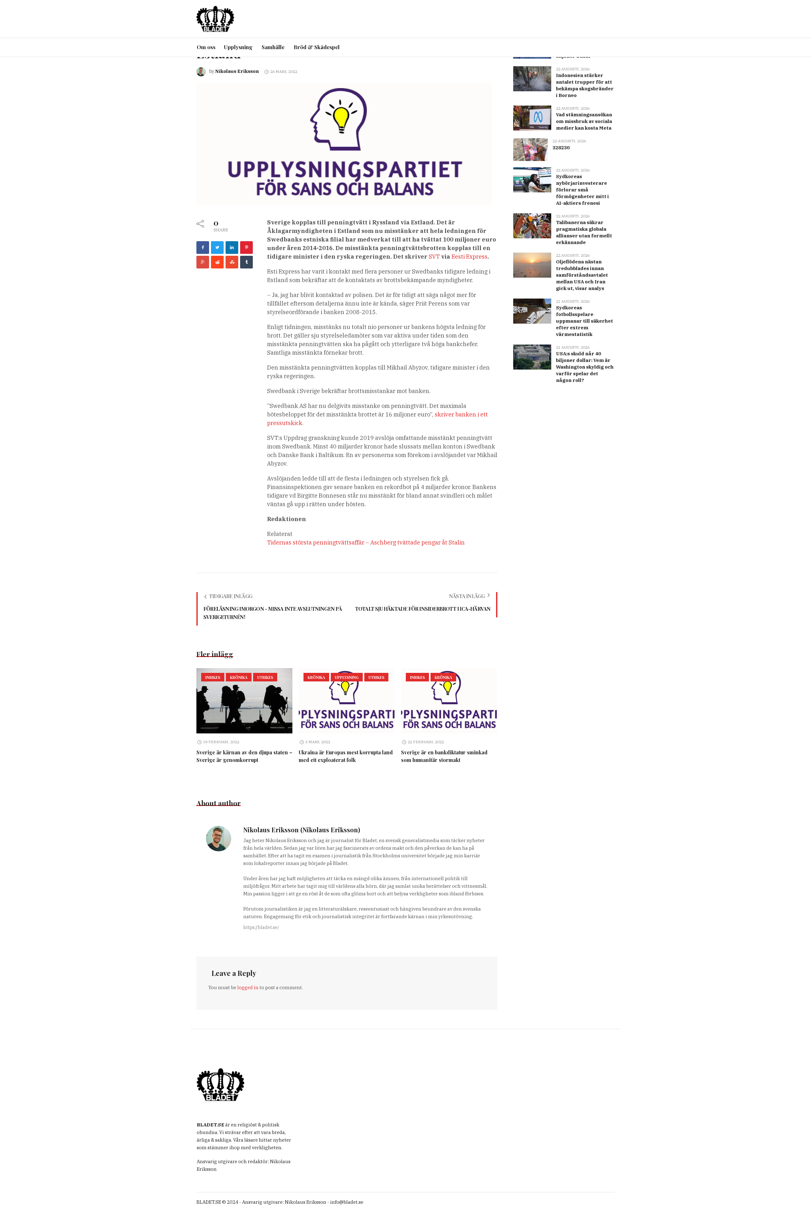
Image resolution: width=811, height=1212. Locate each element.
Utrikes (265, 677)
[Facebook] (202, 247)
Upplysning (347, 677)
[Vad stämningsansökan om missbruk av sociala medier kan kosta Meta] (532, 117)
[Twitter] (217, 247)
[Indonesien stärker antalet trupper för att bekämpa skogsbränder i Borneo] (532, 78)
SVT (434, 256)
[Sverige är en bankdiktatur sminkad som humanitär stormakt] (449, 700)
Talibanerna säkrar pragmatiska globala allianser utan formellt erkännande (584, 232)
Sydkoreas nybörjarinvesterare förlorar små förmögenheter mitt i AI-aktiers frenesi (582, 189)
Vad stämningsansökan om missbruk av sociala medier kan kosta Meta (584, 121)
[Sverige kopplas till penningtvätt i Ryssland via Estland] (344, 143)
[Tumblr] (246, 262)
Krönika (238, 677)
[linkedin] (232, 247)
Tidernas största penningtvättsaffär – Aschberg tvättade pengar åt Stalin (366, 542)
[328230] (530, 149)
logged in (248, 987)
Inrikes (212, 677)
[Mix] (232, 262)
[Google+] (202, 262)
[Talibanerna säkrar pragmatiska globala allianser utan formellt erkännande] (532, 225)
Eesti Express (469, 256)
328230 (561, 148)
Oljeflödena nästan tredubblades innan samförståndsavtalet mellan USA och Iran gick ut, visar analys (582, 275)
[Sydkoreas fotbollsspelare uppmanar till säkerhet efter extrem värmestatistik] (532, 310)
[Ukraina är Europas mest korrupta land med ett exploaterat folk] (347, 700)
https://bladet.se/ (261, 927)
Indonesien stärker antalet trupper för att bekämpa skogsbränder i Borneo (585, 85)
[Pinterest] (246, 247)
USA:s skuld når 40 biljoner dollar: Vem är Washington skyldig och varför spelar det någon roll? (585, 367)
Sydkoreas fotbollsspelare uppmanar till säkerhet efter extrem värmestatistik (584, 321)
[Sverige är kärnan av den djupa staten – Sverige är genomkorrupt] (244, 700)
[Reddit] (217, 262)
